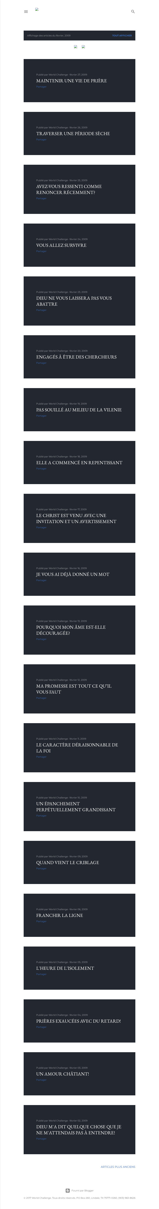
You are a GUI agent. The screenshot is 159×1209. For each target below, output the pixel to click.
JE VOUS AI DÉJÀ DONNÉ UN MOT (72, 574)
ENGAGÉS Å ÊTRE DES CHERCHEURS (76, 357)
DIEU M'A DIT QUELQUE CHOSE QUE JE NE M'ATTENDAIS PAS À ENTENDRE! (78, 1130)
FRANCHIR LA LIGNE (59, 915)
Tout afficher (122, 35)
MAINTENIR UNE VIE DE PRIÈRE (71, 81)
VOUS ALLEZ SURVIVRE (61, 245)
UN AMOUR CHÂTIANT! (62, 1074)
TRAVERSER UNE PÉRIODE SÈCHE (73, 133)
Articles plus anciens (118, 1167)
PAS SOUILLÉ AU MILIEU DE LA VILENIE (79, 410)
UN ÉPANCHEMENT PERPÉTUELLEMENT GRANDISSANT (76, 807)
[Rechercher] (133, 11)
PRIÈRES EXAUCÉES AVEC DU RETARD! (78, 1021)
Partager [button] (41, 86)
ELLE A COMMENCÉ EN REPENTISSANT (79, 463)
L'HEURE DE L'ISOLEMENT (65, 968)
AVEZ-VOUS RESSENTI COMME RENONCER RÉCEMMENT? (69, 189)
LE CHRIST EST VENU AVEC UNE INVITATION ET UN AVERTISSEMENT (76, 518)
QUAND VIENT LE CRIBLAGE (67, 862)
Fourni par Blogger (83, 1190)
